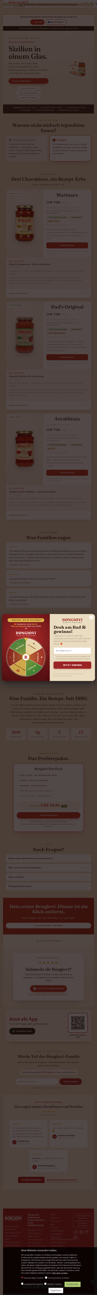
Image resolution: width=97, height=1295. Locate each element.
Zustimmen (72, 1284)
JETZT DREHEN (72, 665)
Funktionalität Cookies (58, 1278)
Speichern (56, 1290)
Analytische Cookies (33, 1284)
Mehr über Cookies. (60, 1273)
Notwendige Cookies (34, 1278)
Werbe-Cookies (54, 1284)
